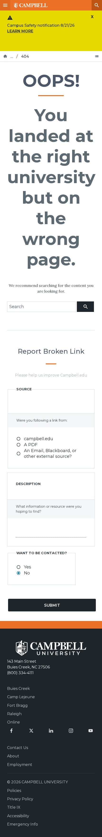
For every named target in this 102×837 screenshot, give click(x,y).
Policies (14, 790)
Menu (5, 5)
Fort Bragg (17, 705)
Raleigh (14, 714)
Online (13, 722)
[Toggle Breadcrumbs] (97, 56)
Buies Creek (18, 688)
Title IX (13, 807)
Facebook (11, 730)
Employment (19, 764)
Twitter (31, 730)
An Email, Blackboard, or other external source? (50, 453)
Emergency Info (22, 824)
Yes (27, 567)
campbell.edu (38, 438)
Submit (52, 605)
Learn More (20, 31)
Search (97, 5)
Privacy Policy (20, 799)
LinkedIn (51, 730)
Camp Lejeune (21, 697)
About (13, 756)
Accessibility (18, 816)
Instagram (71, 730)
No (27, 573)
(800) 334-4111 (20, 673)
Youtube (90, 730)
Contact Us (17, 747)
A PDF (30, 444)
